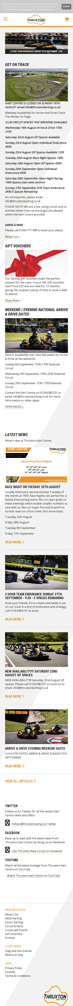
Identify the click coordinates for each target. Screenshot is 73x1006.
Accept (66, 6)
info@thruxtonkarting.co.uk (22, 201)
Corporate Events (16, 930)
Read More (13, 542)
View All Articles (19, 781)
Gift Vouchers (13, 934)
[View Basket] (67, 20)
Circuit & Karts (14, 926)
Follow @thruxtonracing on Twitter (34, 824)
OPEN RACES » (14, 407)
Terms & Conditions (17, 976)
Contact (10, 938)
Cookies (10, 972)
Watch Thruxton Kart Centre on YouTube (33, 875)
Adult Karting (13, 918)
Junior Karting (14, 922)
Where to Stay (14, 955)
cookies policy (26, 9)
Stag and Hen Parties (18, 951)
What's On (11, 914)
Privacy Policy (13, 968)
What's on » (12, 237)
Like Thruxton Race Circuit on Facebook (37, 851)
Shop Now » (12, 300)
